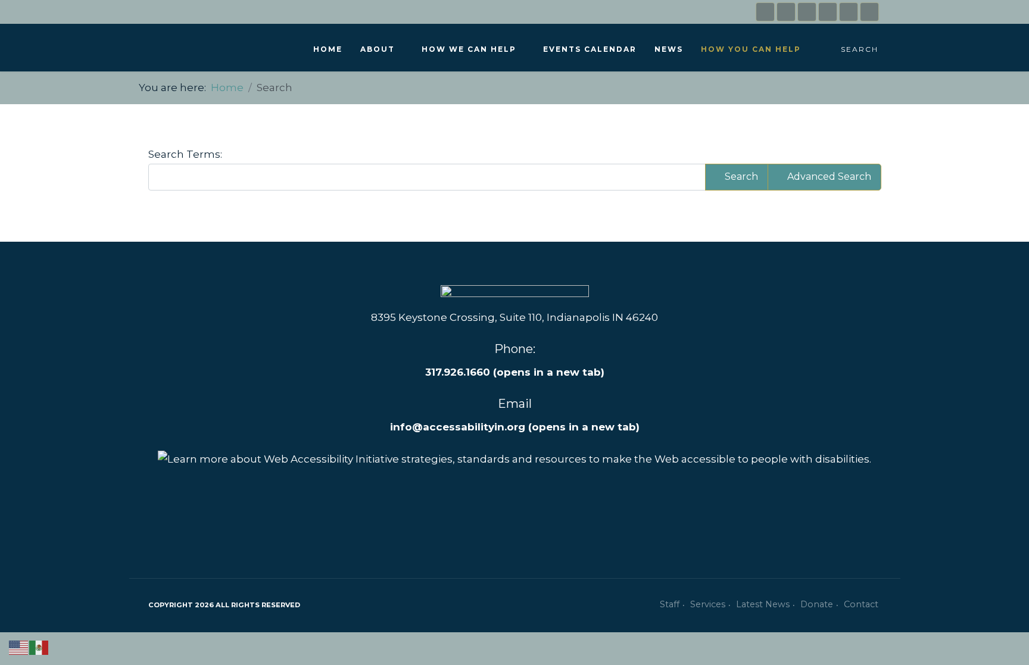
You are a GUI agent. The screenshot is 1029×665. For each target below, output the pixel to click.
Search (859, 49)
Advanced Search (828, 176)
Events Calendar (590, 49)
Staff (669, 604)
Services (707, 604)
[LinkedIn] (807, 12)
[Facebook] (765, 12)
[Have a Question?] (849, 12)
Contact (861, 604)
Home (327, 49)
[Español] (39, 646)
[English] (19, 646)
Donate (816, 604)
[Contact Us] (828, 12)
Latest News (763, 604)
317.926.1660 (514, 372)
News (668, 49)
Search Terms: (185, 154)
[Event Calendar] (869, 12)
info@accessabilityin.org (457, 427)
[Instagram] (786, 12)
